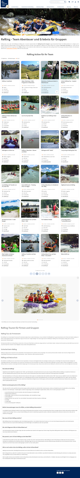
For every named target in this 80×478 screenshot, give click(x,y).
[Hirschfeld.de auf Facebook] (58, 473)
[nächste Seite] (46, 273)
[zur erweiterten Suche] (69, 2)
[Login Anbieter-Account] (78, 2)
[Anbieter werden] (75, 2)
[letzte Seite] (49, 273)
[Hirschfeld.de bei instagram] (60, 473)
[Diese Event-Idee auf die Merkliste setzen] (18, 62)
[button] (3, 300)
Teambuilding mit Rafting (11, 48)
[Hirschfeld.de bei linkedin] (63, 473)
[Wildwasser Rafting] (40, 298)
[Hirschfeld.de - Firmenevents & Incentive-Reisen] (4, 3)
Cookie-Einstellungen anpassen (63, 470)
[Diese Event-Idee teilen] (18, 65)
